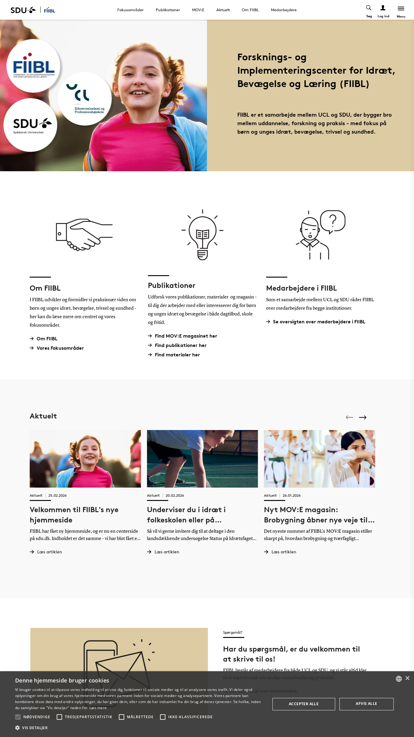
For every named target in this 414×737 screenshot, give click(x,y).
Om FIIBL (250, 9)
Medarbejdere (284, 9)
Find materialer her (177, 355)
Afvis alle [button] (366, 703)
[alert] (207, 704)
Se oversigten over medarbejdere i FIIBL (319, 322)
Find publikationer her (181, 345)
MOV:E (198, 9)
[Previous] (350, 417)
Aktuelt (223, 9)
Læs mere (98, 707)
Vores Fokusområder (60, 348)
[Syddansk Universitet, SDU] (23, 10)
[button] (18, 717)
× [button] (407, 678)
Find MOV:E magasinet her (186, 336)
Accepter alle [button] (304, 703)
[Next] (363, 417)
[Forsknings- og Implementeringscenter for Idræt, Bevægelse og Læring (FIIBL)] (53, 10)
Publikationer (168, 9)
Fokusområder (130, 9)
